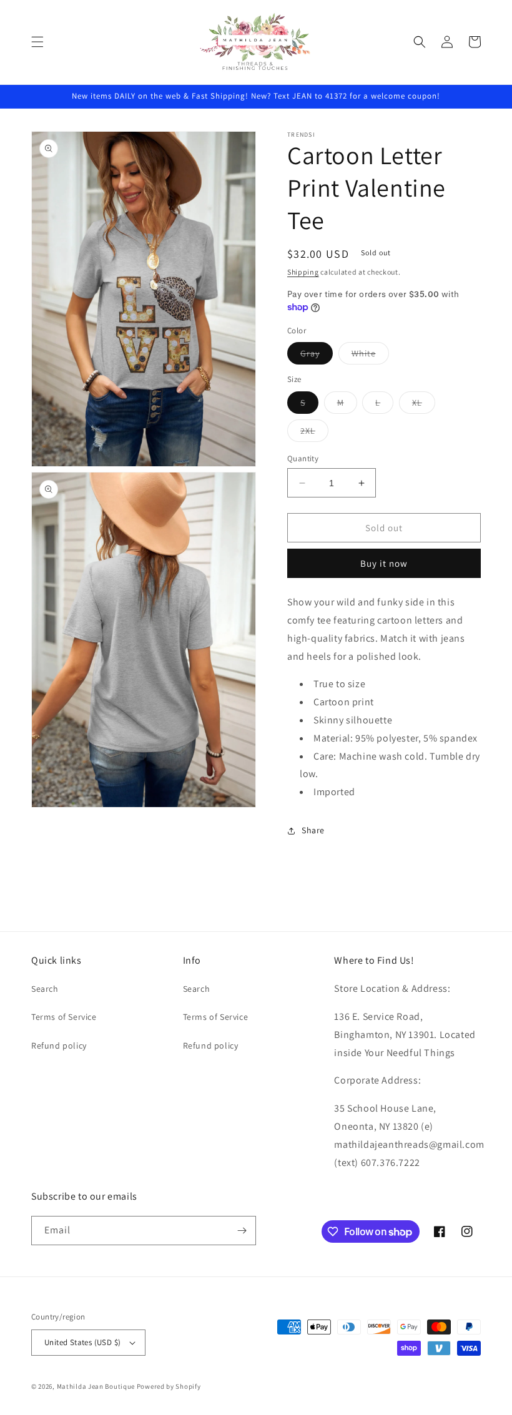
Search (45, 988)
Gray (316, 356)
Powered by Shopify (169, 1386)
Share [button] (313, 830)
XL (423, 405)
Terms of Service (64, 1016)
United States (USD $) (82, 1342)
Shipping (303, 272)
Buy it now (384, 563)
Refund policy (59, 1045)
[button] (37, 42)
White (370, 356)
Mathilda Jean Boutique (96, 1386)
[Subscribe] (241, 1230)
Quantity (302, 458)
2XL (314, 433)
